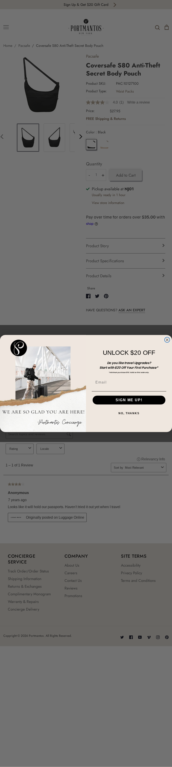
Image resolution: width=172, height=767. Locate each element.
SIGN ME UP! (129, 400)
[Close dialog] (167, 339)
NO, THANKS (129, 413)
